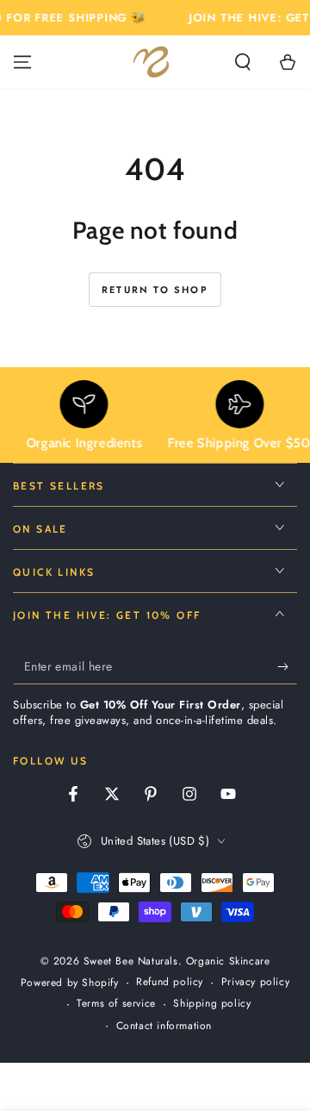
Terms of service (116, 1003)
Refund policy (169, 982)
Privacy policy (255, 982)
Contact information (164, 1026)
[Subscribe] (287, 667)
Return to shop (155, 289)
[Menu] (22, 62)
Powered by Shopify (70, 983)
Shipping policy (212, 1003)
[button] (242, 62)
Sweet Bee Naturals (131, 961)
